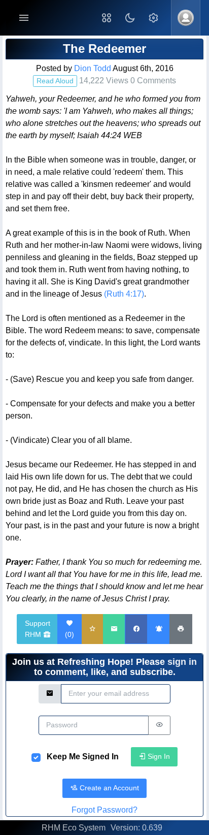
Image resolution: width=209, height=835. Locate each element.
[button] (106, 18)
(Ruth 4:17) (124, 294)
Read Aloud (55, 81)
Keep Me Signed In (83, 756)
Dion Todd (92, 68)
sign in (182, 662)
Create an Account (108, 788)
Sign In (158, 756)
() (69, 634)
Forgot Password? (104, 810)
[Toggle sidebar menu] (24, 18)
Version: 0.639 (136, 827)
